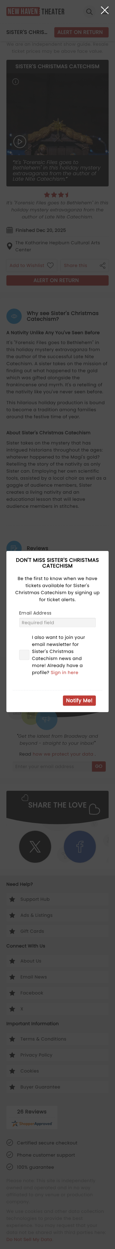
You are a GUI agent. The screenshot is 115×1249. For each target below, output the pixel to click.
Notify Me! (79, 700)
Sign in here (65, 672)
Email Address (35, 613)
